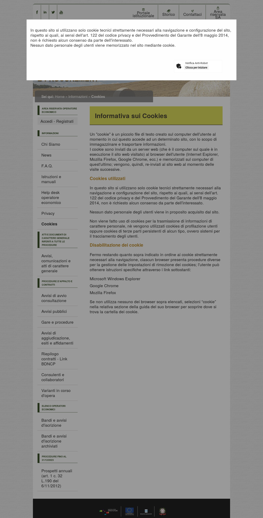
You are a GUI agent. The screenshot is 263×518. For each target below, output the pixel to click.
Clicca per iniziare (196, 67)
